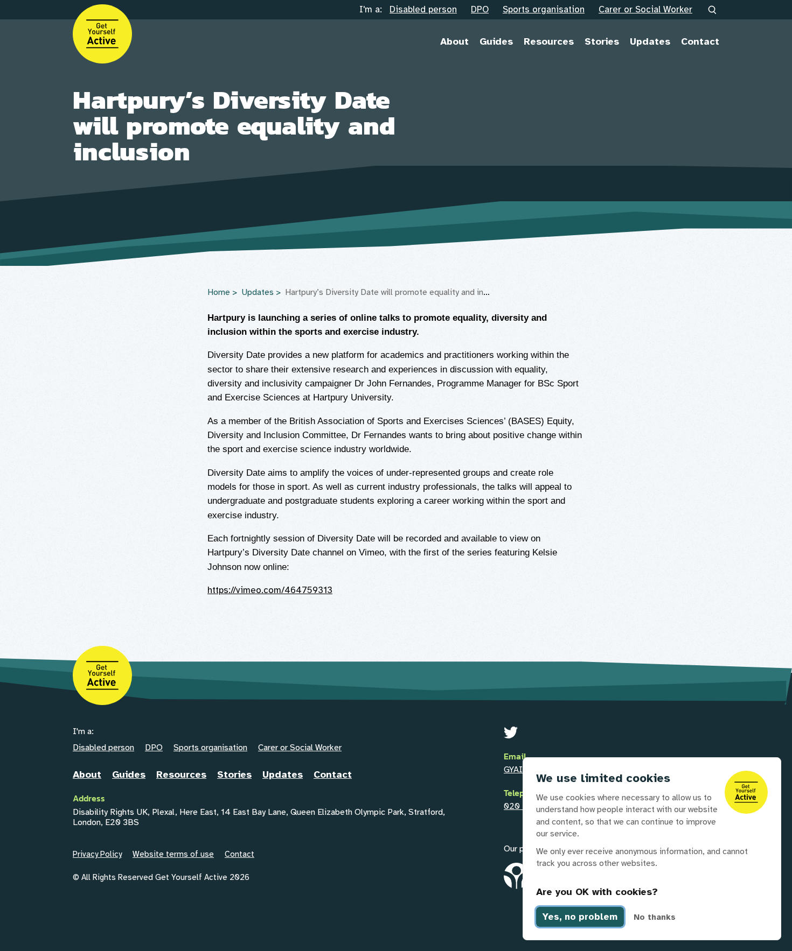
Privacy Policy (97, 854)
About (454, 41)
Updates (650, 41)
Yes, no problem (580, 916)
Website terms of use (173, 854)
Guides (496, 41)
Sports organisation (544, 9)
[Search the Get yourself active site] (712, 10)
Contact (700, 41)
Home (218, 292)
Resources (549, 41)
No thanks (655, 917)
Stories (602, 41)
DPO (480, 9)
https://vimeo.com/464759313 (269, 590)
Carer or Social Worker (645, 9)
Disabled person (423, 9)
